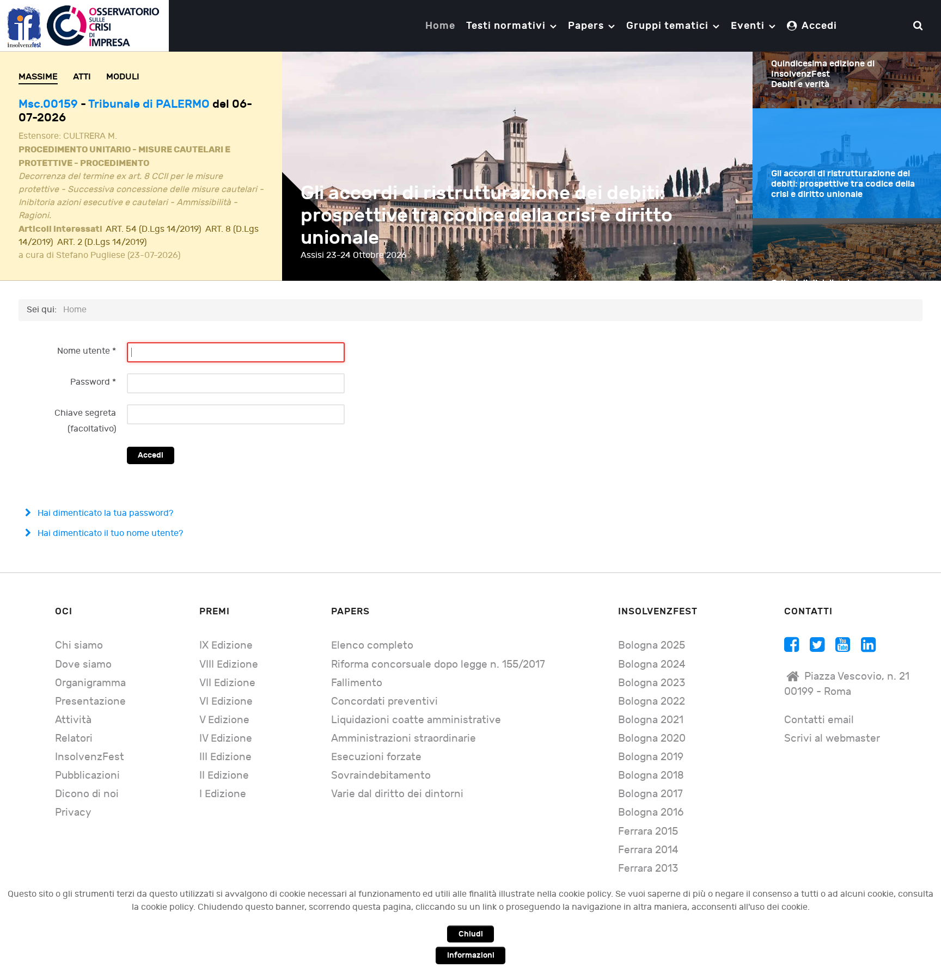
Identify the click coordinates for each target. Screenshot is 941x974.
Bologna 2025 (651, 645)
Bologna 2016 (650, 812)
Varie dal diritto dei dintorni (397, 794)
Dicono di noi (87, 794)
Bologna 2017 (650, 794)
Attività (73, 720)
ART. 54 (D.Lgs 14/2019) (153, 229)
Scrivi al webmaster (832, 738)
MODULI (122, 76)
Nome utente (86, 351)
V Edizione (224, 720)
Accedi (150, 455)
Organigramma (90, 683)
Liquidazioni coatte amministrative (416, 720)
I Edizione (222, 794)
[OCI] (84, 25)
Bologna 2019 (650, 757)
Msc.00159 (50, 104)
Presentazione (90, 701)
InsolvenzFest (89, 757)
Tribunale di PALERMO (149, 104)
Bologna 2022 (651, 701)
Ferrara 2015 (648, 831)
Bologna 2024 (652, 664)
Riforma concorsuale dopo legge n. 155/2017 (438, 664)
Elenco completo (372, 645)
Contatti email (819, 720)
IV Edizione (225, 738)
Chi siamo (79, 645)
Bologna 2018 (651, 775)
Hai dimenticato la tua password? (104, 513)
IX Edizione (226, 645)
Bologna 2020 (652, 738)
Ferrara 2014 (648, 850)
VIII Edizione (228, 664)
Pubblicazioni (87, 775)
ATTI (82, 76)
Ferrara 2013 (648, 868)
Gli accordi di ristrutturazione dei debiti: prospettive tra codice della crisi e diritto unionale (487, 215)
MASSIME (38, 76)
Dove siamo (83, 664)
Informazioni (470, 955)
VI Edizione (226, 701)
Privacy (73, 812)
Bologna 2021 (650, 720)
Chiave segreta (85, 413)
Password (93, 382)
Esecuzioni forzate (376, 757)
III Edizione (225, 757)
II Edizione (224, 775)
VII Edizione (227, 683)
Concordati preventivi (384, 701)
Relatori (74, 738)
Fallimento (356, 683)
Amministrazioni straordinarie (403, 738)
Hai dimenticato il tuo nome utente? (109, 533)
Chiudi (471, 934)
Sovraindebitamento (381, 775)
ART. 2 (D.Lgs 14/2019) (101, 242)
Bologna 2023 (651, 683)
